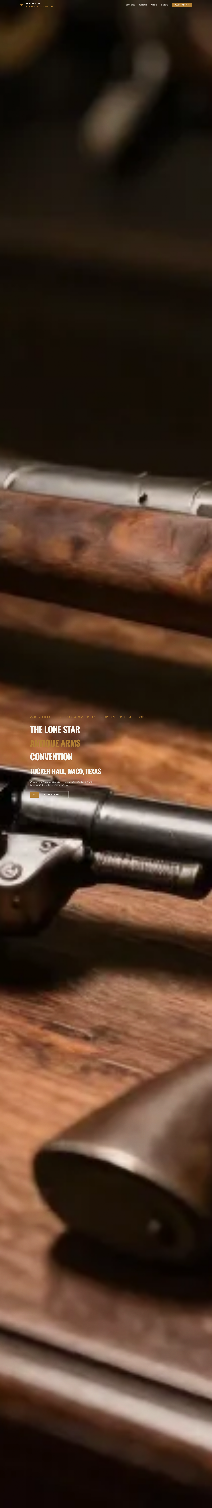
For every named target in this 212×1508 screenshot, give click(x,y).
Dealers (164, 5)
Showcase (130, 5)
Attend (154, 5)
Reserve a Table (53, 794)
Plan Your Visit (182, 5)
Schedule (143, 5)
